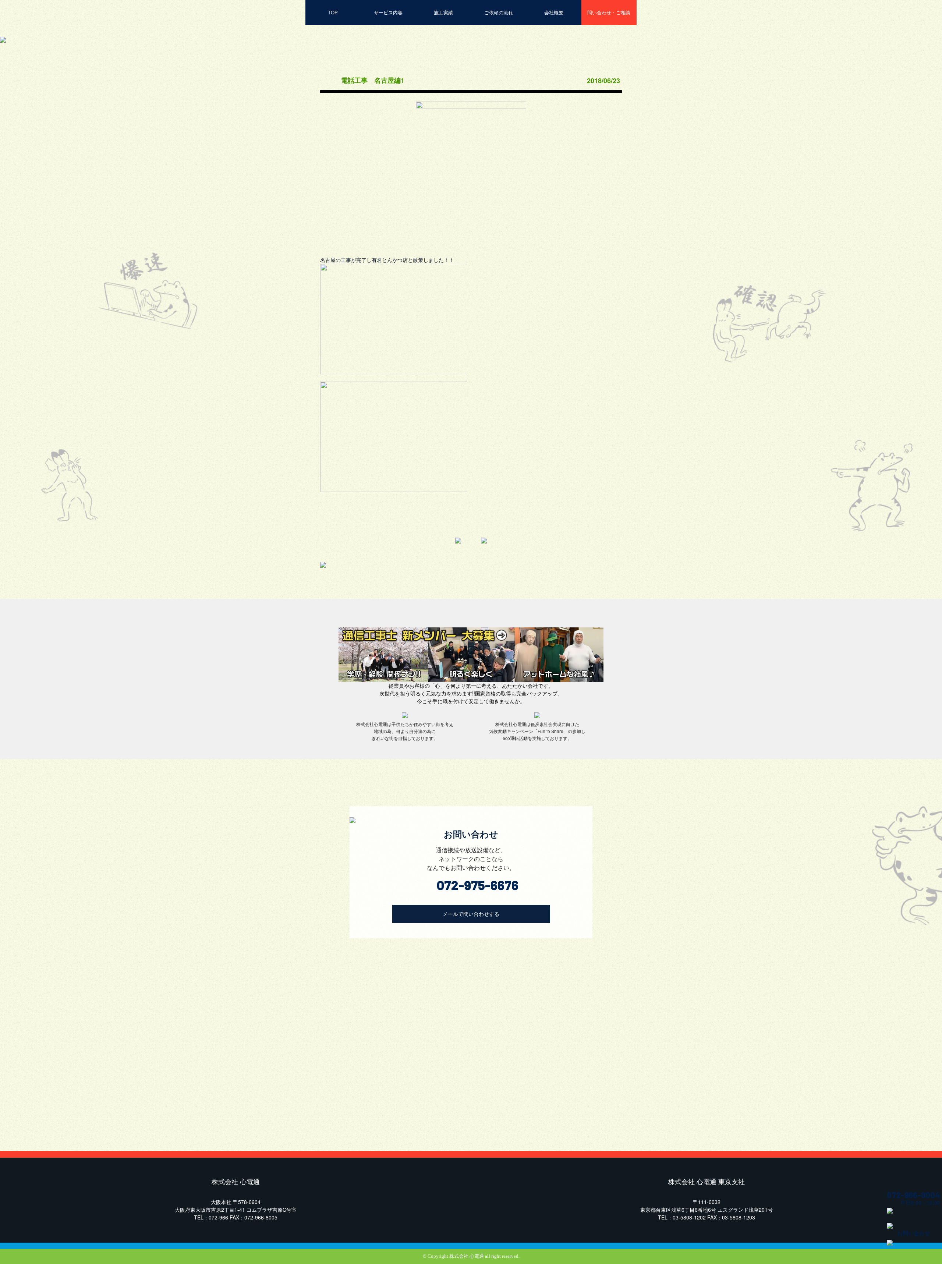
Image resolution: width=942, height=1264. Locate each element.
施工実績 (443, 12)
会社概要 (553, 12)
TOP (333, 12)
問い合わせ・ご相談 (608, 12)
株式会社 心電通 (466, 1256)
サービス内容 (388, 12)
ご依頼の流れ (498, 12)
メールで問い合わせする (471, 913)
